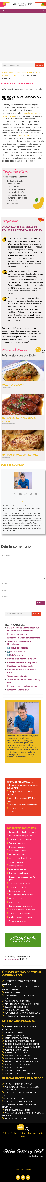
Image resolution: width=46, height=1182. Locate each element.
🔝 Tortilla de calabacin (17, 648)
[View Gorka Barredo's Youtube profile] (20, 494)
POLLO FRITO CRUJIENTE (16, 1050)
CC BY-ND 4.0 (11, 959)
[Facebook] (23, 1177)
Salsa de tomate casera (19, 883)
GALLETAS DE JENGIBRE (16, 1007)
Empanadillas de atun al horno (22, 832)
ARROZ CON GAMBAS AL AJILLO (19, 1016)
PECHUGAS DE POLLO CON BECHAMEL (20, 455)
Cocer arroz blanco (17, 921)
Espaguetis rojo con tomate (21, 906)
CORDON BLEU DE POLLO (16, 1098)
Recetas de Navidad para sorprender (23, 638)
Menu (3, 10)
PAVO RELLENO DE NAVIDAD (17, 1119)
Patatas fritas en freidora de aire (21, 659)
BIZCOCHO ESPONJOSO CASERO (19, 1041)
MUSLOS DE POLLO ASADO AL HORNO (22, 1047)
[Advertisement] (23, 37)
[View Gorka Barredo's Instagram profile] (31, 494)
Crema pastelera (16, 866)
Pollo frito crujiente (17, 854)
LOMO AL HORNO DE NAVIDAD (18, 1084)
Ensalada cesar (15, 898)
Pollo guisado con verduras (21, 895)
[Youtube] (28, 1177)
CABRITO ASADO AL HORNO (17, 1110)
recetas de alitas (22, 136)
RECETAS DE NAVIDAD (15, 1070)
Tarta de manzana (17, 843)
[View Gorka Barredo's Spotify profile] (36, 494)
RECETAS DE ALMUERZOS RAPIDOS (21, 1062)
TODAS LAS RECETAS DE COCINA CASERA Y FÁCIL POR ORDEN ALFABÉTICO (23, 939)
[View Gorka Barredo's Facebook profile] (10, 494)
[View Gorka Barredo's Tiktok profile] (26, 494)
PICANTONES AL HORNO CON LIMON (22, 1004)
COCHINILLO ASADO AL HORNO (18, 1101)
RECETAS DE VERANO (14, 1067)
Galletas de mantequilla (19, 913)
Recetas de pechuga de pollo (20, 666)
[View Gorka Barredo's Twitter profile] (15, 494)
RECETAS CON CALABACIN (17, 1056)
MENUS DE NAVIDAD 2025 (17, 1010)
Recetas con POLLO (24, 73)
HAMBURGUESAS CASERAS (17, 1038)
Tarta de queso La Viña (17, 676)
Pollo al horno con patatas (20, 836)
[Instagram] (18, 1177)
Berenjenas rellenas (17, 869)
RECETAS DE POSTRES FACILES (19, 1073)
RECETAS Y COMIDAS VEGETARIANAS (22, 1059)
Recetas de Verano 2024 (18, 690)
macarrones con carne (19, 887)
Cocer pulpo (14, 902)
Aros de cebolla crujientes (20, 858)
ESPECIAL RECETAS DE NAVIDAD (22, 1078)
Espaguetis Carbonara (18, 873)
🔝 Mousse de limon (16, 651)
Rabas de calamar (17, 847)
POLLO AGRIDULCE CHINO (16, 1053)
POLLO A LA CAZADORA (13, 385)
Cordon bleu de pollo (18, 851)
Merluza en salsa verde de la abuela (23, 686)
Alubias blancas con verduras (22, 910)
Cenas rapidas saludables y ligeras (22, 662)
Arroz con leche (16, 862)
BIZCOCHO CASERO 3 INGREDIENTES (22, 1044)
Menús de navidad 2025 (17, 634)
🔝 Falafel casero (15, 655)
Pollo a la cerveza (17, 891)
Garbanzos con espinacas (20, 917)
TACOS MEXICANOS (13, 1032)
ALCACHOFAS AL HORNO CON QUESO (22, 1013)
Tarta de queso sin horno (20, 839)
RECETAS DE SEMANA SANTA (18, 1065)
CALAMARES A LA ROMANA (17, 1001)
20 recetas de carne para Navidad (24, 805)
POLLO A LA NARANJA (14, 1035)
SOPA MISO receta (13, 993)
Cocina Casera (7, 73)
